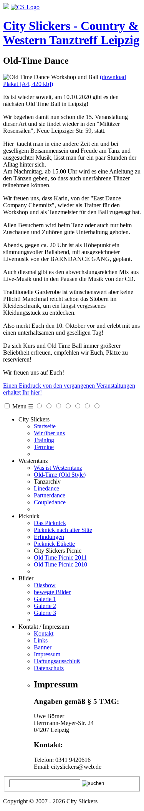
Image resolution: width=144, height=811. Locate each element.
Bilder (25, 578)
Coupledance (50, 502)
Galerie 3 (45, 612)
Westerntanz (33, 461)
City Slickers (34, 419)
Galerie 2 (45, 606)
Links (41, 640)
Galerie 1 (45, 599)
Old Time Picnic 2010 (60, 564)
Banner (42, 647)
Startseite (45, 426)
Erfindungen (49, 537)
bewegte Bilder (52, 592)
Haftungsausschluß (57, 661)
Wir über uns (49, 433)
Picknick (29, 516)
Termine (44, 447)
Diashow (45, 585)
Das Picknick (50, 523)
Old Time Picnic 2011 (60, 557)
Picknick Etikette (54, 543)
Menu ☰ (22, 406)
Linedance (46, 488)
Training (44, 440)
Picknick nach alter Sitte (63, 530)
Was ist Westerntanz (58, 467)
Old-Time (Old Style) (60, 474)
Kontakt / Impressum (43, 626)
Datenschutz (49, 668)
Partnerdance (49, 495)
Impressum (47, 654)
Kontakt (43, 633)
